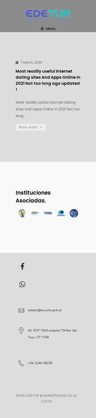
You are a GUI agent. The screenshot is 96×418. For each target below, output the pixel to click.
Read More (28, 127)
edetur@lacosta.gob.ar (45, 310)
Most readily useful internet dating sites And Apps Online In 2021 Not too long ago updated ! (48, 80)
